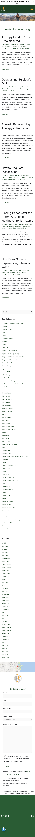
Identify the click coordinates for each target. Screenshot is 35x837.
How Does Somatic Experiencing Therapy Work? (16, 263)
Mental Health (26, 226)
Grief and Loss (6, 402)
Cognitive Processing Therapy (17, 87)
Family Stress (6, 387)
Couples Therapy (7, 366)
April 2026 (5, 552)
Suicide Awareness (7, 489)
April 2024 (5, 621)
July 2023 (4, 642)
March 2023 (5, 651)
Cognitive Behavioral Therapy (10, 350)
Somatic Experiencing (8, 132)
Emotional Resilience (8, 378)
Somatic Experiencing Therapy (10, 480)
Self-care (4, 471)
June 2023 (5, 645)
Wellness (27, 48)
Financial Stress (6, 393)
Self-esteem (5, 474)
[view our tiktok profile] (8, 816)
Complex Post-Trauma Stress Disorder (13, 357)
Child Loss (5, 347)
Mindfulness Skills (7, 438)
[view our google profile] (6, 816)
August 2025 (5, 576)
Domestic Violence (7, 372)
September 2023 (6, 636)
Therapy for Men (14, 48)
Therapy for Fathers (7, 501)
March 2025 (5, 591)
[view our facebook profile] (1, 816)
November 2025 (6, 567)
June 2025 (5, 582)
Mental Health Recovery (9, 426)
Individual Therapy (16, 46)
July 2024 (4, 612)
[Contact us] (32, 816)
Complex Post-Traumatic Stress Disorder (13, 360)
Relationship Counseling (9, 465)
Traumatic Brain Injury (8, 517)
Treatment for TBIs (7, 523)
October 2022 (5, 658)
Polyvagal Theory (7, 453)
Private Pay (5, 459)
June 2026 (5, 546)
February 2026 (6, 558)
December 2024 (6, 597)
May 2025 (4, 585)
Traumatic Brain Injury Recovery (11, 520)
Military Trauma (6, 435)
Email (4, 700)
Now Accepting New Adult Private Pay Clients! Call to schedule (17, 2)
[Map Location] (17, 667)
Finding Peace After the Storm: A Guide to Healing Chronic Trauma (17, 216)
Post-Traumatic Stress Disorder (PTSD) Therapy (15, 456)
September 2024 (6, 606)
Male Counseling (6, 417)
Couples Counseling (8, 363)
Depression (5, 369)
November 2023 (6, 630)
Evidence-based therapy (16, 224)
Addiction (4, 326)
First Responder (6, 46)
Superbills (4, 492)
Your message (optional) (10, 724)
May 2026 (4, 549)
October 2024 (5, 603)
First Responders (7, 399)
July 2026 (4, 543)
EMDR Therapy (6, 375)
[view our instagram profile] (4, 816)
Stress (3, 483)
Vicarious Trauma (7, 529)
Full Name (6, 693)
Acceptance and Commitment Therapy (13, 323)
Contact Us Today (17, 689)
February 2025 (6, 594)
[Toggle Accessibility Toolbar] (4, 829)
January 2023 (6, 655)
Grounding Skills (6, 405)
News (3, 447)
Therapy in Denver (7, 511)
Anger (3, 332)
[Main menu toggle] (31, 9)
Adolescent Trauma (7, 329)
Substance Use (6, 486)
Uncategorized (6, 526)
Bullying (4, 344)
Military (4, 432)
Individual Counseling (8, 408)
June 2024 (5, 615)
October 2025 (5, 570)
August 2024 (5, 609)
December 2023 (6, 627)
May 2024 (4, 618)
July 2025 (4, 579)
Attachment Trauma (7, 338)
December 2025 (6, 564)
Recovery (4, 228)
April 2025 (5, 588)
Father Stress (5, 390)
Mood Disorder (6, 441)
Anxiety (4, 335)
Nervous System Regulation (18, 177)
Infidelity (4, 414)
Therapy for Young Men (8, 508)
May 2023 (4, 648)
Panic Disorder (6, 450)
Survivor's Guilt (6, 495)
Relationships (6, 468)
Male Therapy (6, 420)
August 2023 (5, 639)
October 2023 (5, 633)
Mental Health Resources (9, 429)
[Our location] (34, 816)
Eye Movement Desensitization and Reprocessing (16, 44)
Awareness (5, 87)
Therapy (4, 498)
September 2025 (6, 573)
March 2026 (5, 555)
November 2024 (6, 600)
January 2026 (6, 561)
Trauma (22, 48)
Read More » (5, 69)
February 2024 (6, 624)
